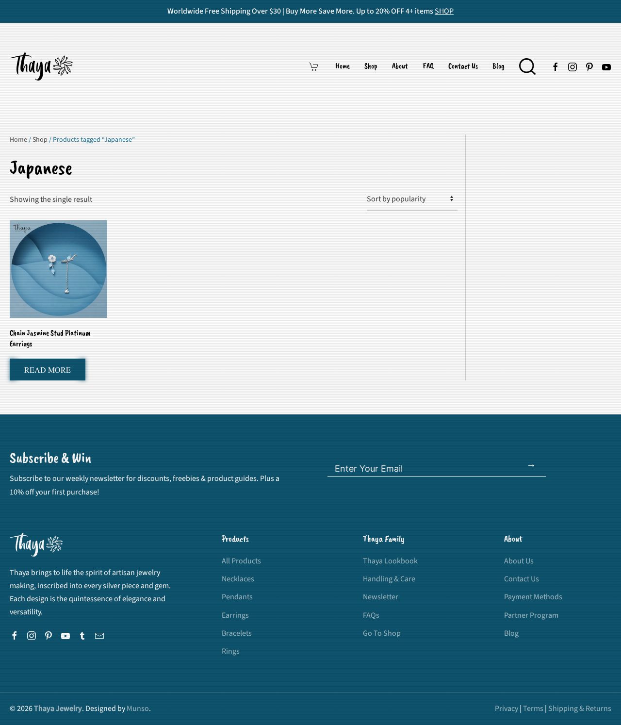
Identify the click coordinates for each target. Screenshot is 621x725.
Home (342, 66)
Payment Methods (533, 597)
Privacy (506, 708)
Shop (370, 66)
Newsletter (380, 597)
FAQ (428, 66)
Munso (138, 708)
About (400, 66)
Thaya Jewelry (58, 708)
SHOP (444, 11)
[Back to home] (43, 66)
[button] (527, 66)
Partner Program (531, 615)
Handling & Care (389, 579)
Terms (533, 708)
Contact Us (463, 66)
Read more (47, 369)
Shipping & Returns (579, 708)
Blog (498, 66)
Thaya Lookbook (390, 561)
